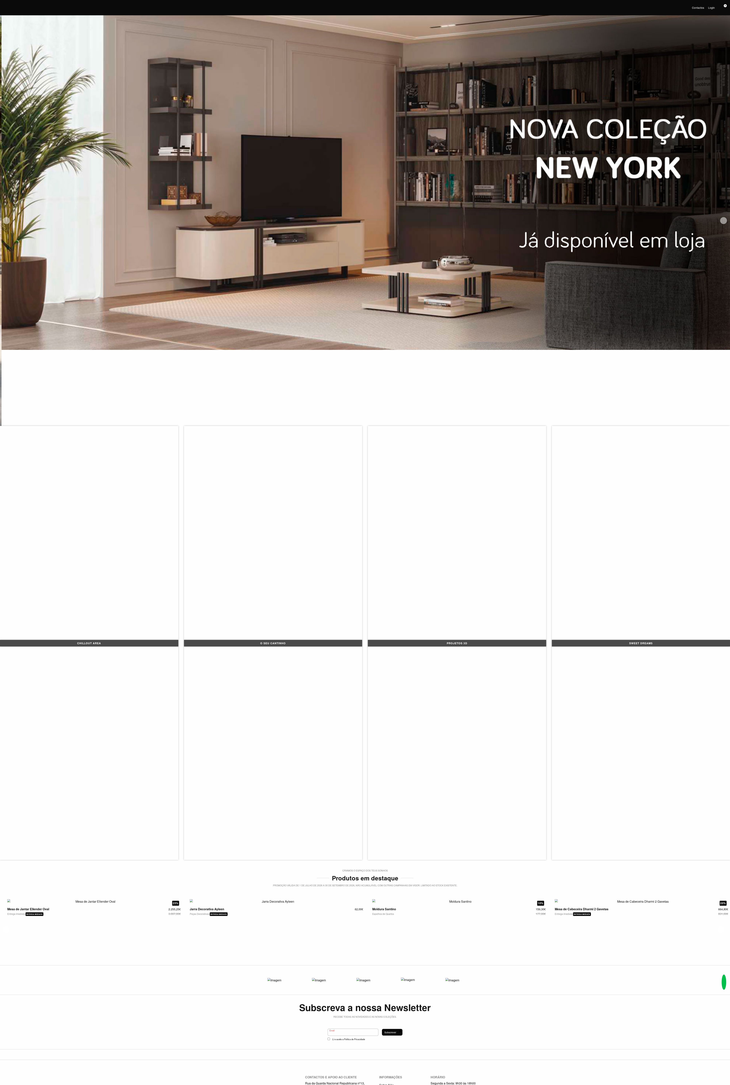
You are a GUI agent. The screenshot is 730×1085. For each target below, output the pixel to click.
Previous (6, 220)
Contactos (698, 8)
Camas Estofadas (379, 955)
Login (711, 8)
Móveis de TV (194, 955)
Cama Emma (379, 950)
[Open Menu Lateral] (4, 4)
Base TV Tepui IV (199, 950)
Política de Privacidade (354, 1039)
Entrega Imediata (14, 955)
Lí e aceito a (348, 1039)
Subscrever (390, 1032)
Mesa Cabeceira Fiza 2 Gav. (571, 950)
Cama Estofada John (20, 950)
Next (723, 220)
